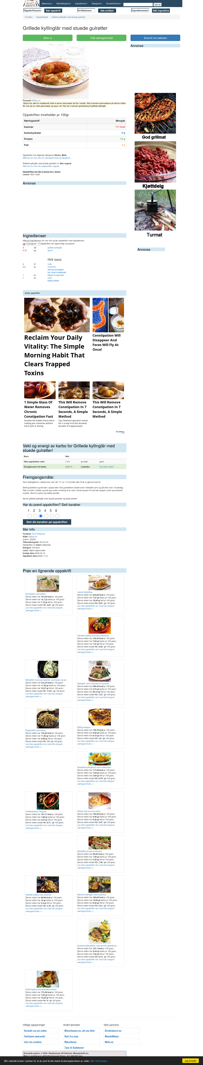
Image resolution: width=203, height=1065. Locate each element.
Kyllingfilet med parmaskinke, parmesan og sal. (46, 679)
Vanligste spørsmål (34, 1036)
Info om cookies (33, 1041)
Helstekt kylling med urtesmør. (39, 894)
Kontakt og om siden (35, 1030)
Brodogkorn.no (113, 1030)
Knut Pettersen (38, 533)
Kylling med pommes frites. (89, 811)
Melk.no (109, 1041)
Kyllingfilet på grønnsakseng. (89, 851)
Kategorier (96, 3)
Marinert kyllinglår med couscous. (92, 894)
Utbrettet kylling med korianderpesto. (93, 635)
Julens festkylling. (85, 592)
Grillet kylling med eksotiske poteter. (41, 989)
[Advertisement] (74, 205)
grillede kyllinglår (55, 247)
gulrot (50, 250)
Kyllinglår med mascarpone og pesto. (93, 683)
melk (50, 264)
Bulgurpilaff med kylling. (36, 730)
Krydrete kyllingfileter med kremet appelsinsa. (97, 945)
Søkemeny (46, 3)
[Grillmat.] (155, 116)
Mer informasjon (99, 1061)
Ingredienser (80, 3)
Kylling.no (36, 100)
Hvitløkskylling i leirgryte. (36, 811)
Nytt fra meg (71, 1036)
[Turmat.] (155, 213)
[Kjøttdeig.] (155, 165)
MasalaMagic (112, 1036)
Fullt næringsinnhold (101, 38)
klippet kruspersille (56, 275)
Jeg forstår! (191, 1060)
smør (50, 277)
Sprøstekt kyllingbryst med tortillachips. (94, 767)
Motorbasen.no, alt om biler (79, 1030)
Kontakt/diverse (113, 3)
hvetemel (52, 266)
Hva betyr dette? (106, 466)
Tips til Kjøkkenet (74, 1047)
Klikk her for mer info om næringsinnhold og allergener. (47, 157)
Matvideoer (70, 1041)
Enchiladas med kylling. (36, 593)
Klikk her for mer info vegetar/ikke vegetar (41, 166)
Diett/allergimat (63, 3)
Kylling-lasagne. (84, 727)
